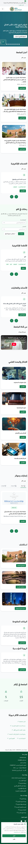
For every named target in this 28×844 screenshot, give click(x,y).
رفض (14, 839)
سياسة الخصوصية (17, 832)
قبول (14, 836)
